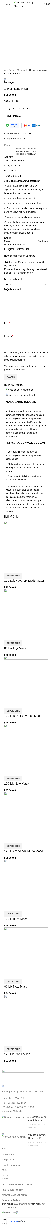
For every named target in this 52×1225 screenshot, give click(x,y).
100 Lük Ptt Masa (16, 919)
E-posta (8, 336)
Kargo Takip (8, 1160)
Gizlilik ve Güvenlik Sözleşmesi (17, 1184)
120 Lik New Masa (16, 783)
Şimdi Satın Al (14, 116)
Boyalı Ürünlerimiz (11, 1165)
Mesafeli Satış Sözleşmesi (15, 1195)
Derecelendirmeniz (14, 279)
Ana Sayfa (9, 70)
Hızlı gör (7, 569)
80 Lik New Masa (15, 986)
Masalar (21, 70)
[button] (13, 576)
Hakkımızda (8, 1154)
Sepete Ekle (25, 109)
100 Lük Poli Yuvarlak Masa (22, 716)
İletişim (5, 1175)
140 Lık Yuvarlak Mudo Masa (23, 851)
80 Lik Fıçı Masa (15, 648)
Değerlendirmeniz (13, 289)
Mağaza (6, 1170)
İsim (7, 323)
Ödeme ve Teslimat (11, 1200)
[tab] (20, 149)
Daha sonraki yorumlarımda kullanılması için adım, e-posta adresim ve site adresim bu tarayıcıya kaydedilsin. (26, 356)
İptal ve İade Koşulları (12, 1190)
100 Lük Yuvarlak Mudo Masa (24, 580)
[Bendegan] (23, 1076)
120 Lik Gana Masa (17, 1054)
